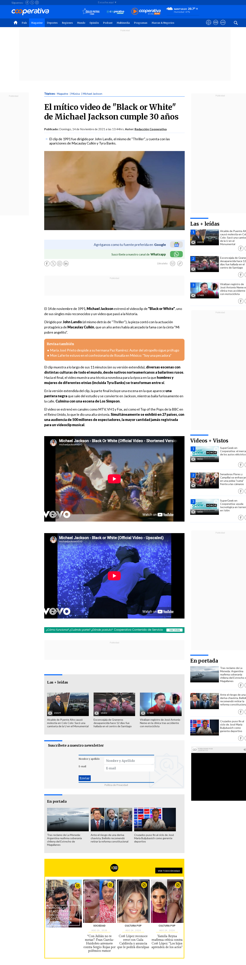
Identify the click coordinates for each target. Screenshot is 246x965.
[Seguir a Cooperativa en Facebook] (27, 2)
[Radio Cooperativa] (146, 11)
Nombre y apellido (89, 758)
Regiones (67, 22)
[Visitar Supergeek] (222, 26)
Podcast (107, 22)
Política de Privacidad (116, 785)
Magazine (37, 22)
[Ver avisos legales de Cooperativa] (208, 26)
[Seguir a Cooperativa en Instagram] (37, 2)
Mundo (81, 22)
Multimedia (123, 22)
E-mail (82, 766)
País (24, 22)
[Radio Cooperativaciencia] (115, 12)
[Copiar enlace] (180, 263)
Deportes (52, 22)
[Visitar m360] (215, 26)
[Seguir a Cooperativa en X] (32, 2)
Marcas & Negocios (163, 22)
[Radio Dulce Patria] (91, 11)
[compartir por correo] (172, 263)
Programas (140, 22)
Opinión (94, 22)
